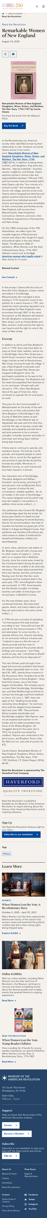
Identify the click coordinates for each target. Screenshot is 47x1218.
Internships (7, 1183)
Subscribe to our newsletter (18, 834)
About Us (6, 1170)
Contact (6, 1195)
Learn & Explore (15, 14)
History (6, 854)
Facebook (33, 1195)
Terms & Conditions (11, 1211)
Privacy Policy (8, 1206)
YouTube (33, 1209)
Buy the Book (11, 126)
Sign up (8, 1156)
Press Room (30, 1170)
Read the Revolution (14, 1036)
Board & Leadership (11, 1187)
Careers (5, 1178)
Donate (8, 1125)
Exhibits (6, 901)
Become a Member (14, 1134)
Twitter (32, 1200)
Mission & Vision (9, 1174)
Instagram (33, 1204)
